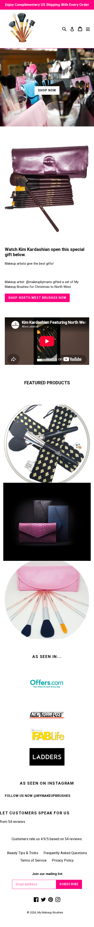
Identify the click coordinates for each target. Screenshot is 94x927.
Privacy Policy (63, 860)
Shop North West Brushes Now (37, 297)
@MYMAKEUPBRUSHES (51, 796)
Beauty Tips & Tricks (22, 853)
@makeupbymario (39, 282)
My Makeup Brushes (50, 912)
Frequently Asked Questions (65, 853)
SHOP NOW (47, 90)
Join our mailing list (47, 874)
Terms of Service (33, 860)
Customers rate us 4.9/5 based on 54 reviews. (47, 839)
